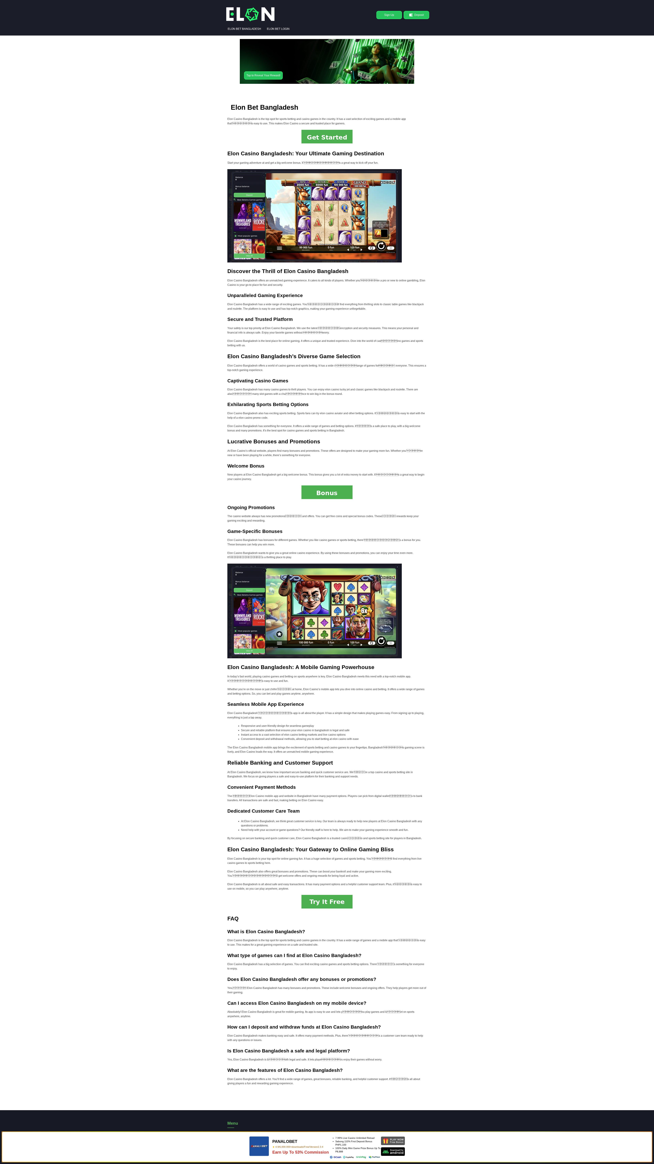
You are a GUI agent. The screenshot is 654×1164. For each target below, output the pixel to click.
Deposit (419, 14)
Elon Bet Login (278, 29)
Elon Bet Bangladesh (244, 29)
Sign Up (389, 14)
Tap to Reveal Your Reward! (263, 75)
